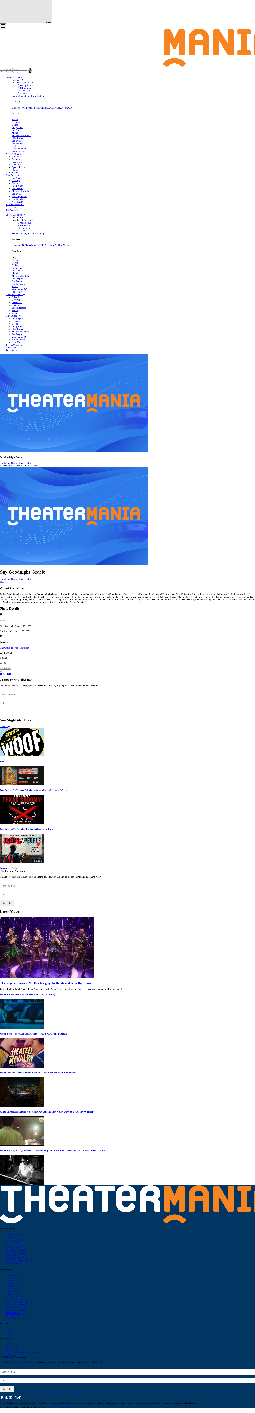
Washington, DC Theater (17, 1258)
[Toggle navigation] (3, 26)
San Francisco (18, 143)
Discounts (22, 93)
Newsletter (11, 207)
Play (2, 581)
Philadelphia (17, 138)
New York (10, 1329)
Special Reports (19, 167)
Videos (15, 172)
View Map (5, 668)
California (24, 647)
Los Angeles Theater (15, 1239)
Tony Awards (12, 209)
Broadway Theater (14, 1234)
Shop (8, 1346)
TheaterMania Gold (15, 204)
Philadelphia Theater (15, 1250)
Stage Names (12, 1344)
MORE (4, 726)
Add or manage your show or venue (23, 1352)
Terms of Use (66, 1407)
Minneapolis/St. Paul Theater (19, 1261)
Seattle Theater (13, 1255)
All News (10, 1318)
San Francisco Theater (16, 1253)
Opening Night (13, 1280)
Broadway (28, 82)
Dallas (15, 125)
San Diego (17, 140)
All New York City (63, 107)
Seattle (15, 146)
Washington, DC (19, 148)
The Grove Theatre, (9, 463)
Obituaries (16, 164)
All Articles (17, 156)
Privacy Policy (53, 1407)
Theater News (12, 1275)
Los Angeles (17, 130)
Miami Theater (13, 1247)
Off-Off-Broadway (45, 107)
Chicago (16, 122)
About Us (10, 1354)
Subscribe (7, 711)
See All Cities (18, 151)
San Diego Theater (14, 1307)
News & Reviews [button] (14, 154)
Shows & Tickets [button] (14, 77)
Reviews (16, 159)
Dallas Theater (12, 1294)
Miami (15, 133)
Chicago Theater (13, 1237)
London (9, 1332)
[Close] (1, 874)
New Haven (17, 202)
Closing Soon (24, 90)
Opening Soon (24, 85)
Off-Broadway (29, 107)
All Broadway (24, 88)
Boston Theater (13, 1242)
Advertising (11, 1349)
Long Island (17, 127)
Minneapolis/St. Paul (21, 135)
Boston (15, 119)
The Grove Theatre (9, 647)
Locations (17, 80)
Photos (15, 170)
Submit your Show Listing (31, 96)
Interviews (17, 162)
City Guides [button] (12, 175)
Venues (15, 96)
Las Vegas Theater (14, 1245)
